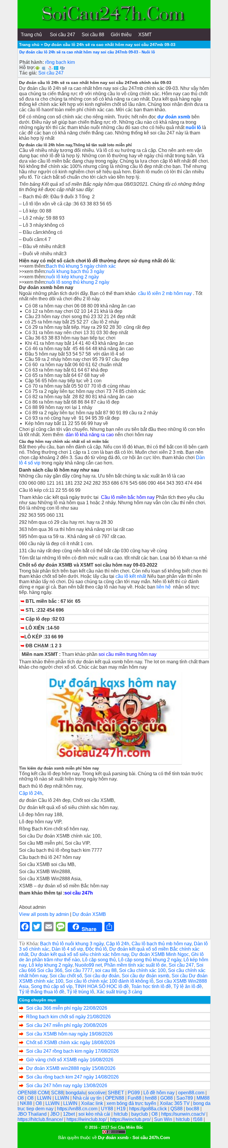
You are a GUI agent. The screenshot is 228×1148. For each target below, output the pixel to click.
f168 (198, 1119)
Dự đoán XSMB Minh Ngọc (160, 954)
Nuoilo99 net (88, 965)
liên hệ (164, 586)
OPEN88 (115, 1098)
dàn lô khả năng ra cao (90, 434)
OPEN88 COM (33, 1092)
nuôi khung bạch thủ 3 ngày (75, 271)
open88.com (191, 1092)
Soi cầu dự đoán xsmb (145, 975)
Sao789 (185, 1098)
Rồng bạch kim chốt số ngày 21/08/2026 (68, 1016)
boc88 (193, 1108)
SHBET (116, 1092)
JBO (55, 1114)
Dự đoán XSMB (89, 914)
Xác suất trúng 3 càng (119, 991)
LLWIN (45, 1098)
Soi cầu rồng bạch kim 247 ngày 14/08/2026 (72, 1076)
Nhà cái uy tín (88, 1098)
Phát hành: (31, 62)
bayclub (140, 1114)
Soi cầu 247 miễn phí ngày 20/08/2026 (66, 1025)
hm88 (151, 1098)
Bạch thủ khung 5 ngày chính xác (81, 266)
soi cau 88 (106, 970)
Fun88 (135, 1098)
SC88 (57, 1092)
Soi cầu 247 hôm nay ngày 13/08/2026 (66, 1085)
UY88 (107, 1108)
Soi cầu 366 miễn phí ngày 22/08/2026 (66, 1008)
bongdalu (76, 1092)
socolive (96, 1092)
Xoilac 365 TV (175, 1103)
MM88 (203, 1098)
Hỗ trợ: (27, 67)
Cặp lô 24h (30, 793)
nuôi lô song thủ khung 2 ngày (77, 282)
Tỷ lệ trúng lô (80, 991)
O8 (21, 1098)
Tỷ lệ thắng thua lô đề (41, 991)
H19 (122, 1108)
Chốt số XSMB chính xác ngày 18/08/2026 (70, 1042)
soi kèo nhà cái (94, 1114)
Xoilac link (92, 1103)
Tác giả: (28, 72)
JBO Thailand (33, 1114)
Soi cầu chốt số (66, 975)
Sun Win (163, 1119)
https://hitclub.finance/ (41, 1119)
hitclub (121, 1114)
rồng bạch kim (60, 62)
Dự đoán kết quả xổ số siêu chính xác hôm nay (80, 954)
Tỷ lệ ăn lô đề (187, 986)
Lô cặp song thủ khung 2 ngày (149, 959)
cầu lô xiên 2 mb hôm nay (165, 293)
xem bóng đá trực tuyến (132, 1103)
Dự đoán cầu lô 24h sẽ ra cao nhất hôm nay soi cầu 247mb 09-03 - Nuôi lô (87, 52)
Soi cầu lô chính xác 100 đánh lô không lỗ (109, 981)
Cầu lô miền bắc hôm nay (128, 497)
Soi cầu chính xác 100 (142, 970)
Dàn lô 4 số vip (67, 949)
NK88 (26, 1103)
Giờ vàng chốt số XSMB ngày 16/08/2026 (69, 1059)
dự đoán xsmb (173, 116)
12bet (69, 1114)
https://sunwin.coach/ (183, 1114)
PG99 (134, 1092)
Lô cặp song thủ (99, 959)
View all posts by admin (44, 914)
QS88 (177, 1108)
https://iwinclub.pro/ (131, 1119)
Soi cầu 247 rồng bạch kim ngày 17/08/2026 (72, 1051)
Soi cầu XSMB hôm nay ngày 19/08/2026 (69, 1033)
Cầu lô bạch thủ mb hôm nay (161, 943)
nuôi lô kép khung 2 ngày (72, 276)
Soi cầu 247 (51, 72)
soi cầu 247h (78, 892)
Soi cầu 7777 (79, 970)
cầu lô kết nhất (130, 576)
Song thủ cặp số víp (51, 986)
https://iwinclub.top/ (87, 1119)
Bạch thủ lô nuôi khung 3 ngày (72, 943)
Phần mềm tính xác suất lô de (135, 965)
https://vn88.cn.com (78, 1108)
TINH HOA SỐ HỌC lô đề (102, 986)
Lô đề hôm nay (159, 1092)
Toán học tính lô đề (151, 986)
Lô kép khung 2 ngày (50, 965)
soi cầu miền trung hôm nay (127, 654)
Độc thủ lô (96, 949)
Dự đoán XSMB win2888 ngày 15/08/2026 (70, 1068)
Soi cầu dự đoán (101, 975)
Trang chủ (29, 44)
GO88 (167, 1098)
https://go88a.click (148, 1108)
